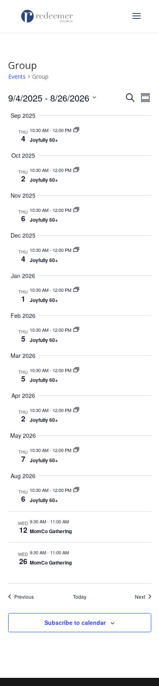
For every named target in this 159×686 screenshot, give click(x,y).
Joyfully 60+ (44, 139)
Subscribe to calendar (75, 622)
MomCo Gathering (51, 531)
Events (17, 76)
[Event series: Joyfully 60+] (76, 130)
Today (79, 596)
